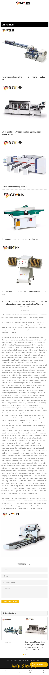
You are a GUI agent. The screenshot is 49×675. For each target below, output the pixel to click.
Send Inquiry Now (10, 601)
